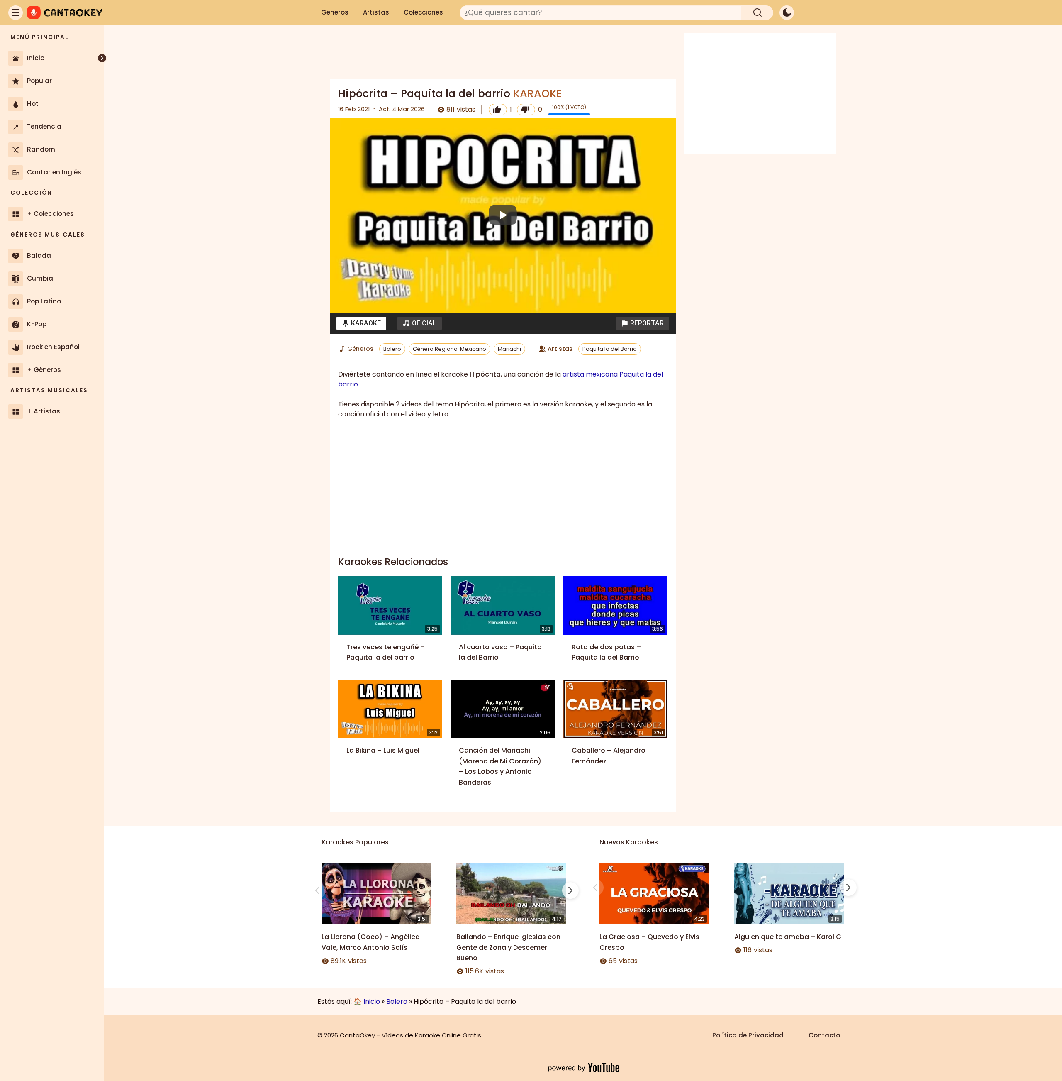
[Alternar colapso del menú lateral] (102, 58)
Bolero (392, 349)
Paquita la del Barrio (609, 349)
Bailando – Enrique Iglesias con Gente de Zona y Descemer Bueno (508, 947)
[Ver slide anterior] (317, 890)
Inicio (371, 1001)
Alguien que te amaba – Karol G (787, 937)
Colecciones (423, 12)
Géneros (334, 12)
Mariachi (509, 349)
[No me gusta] (526, 109)
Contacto (824, 1035)
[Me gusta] (498, 109)
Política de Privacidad (748, 1035)
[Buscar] (757, 12)
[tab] (361, 323)
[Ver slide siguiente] (570, 890)
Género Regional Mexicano (449, 349)
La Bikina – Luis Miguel (382, 750)
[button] (642, 323)
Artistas (376, 12)
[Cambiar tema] (786, 12)
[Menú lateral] (15, 12)
